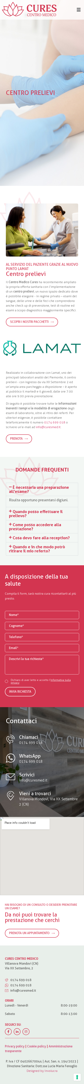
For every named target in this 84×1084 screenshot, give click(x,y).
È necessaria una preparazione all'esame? (39, 489)
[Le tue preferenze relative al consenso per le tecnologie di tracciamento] (77, 1077)
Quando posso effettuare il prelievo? (36, 513)
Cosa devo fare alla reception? (41, 537)
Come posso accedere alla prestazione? (35, 526)
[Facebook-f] (8, 1031)
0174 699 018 (54, 422)
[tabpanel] (42, 93)
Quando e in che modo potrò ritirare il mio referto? (37, 548)
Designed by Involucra (42, 1071)
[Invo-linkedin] (17, 1031)
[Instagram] (25, 1031)
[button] (42, 489)
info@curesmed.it (48, 427)
